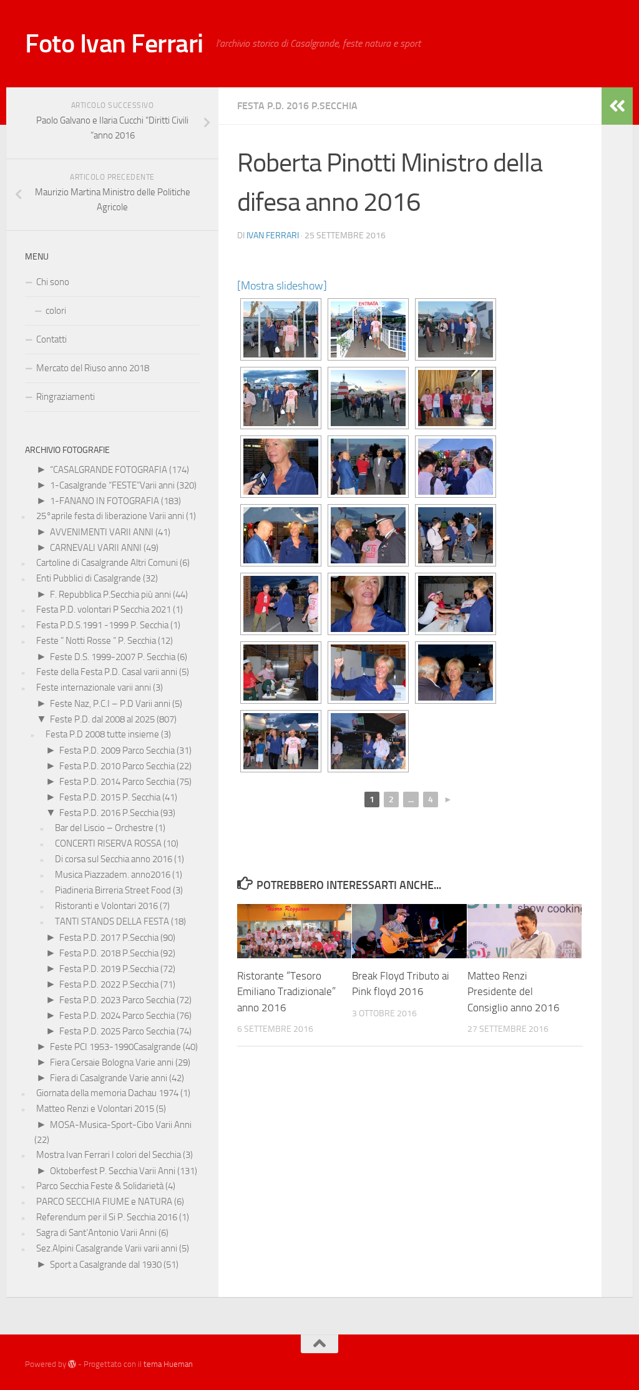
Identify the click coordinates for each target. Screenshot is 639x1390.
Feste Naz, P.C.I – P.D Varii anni (110, 703)
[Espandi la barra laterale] (617, 106)
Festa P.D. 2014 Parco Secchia (117, 781)
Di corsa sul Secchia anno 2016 (113, 859)
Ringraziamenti (65, 396)
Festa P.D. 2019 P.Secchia (109, 968)
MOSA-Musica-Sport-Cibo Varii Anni (121, 1124)
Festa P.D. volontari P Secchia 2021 (103, 609)
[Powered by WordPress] (72, 1364)
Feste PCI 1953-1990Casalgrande (115, 1046)
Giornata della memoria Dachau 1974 (107, 1093)
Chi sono (52, 282)
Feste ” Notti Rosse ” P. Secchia (96, 640)
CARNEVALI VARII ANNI (96, 547)
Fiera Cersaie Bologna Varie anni (111, 1062)
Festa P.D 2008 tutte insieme (102, 734)
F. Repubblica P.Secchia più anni (110, 594)
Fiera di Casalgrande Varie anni (108, 1078)
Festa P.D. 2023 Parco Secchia (117, 1000)
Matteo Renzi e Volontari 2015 (95, 1108)
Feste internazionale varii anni (93, 687)
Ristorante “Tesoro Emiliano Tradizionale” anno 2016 (286, 992)
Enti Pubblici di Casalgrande (88, 578)
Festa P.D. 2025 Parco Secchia (117, 1031)
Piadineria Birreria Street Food (113, 890)
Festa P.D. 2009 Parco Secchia (117, 750)
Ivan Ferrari (272, 235)
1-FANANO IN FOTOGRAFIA (104, 501)
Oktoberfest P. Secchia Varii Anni (112, 1171)
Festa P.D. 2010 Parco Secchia (117, 766)
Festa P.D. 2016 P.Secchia (297, 106)
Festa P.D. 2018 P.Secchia (109, 953)
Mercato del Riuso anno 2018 (92, 368)
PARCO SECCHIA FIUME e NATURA (104, 1201)
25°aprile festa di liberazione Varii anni (110, 516)
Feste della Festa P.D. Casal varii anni (106, 672)
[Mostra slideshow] (282, 286)
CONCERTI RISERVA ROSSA (108, 843)
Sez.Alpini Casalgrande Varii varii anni (106, 1248)
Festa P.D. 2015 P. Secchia (109, 797)
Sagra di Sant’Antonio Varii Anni (96, 1232)
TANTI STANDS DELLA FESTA (112, 921)
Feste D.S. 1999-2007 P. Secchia (112, 657)
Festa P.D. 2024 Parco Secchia (117, 1015)
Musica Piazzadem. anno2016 (112, 874)
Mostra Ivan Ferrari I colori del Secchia (108, 1154)
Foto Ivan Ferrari (114, 43)
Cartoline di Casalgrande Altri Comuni (107, 562)
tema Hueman (168, 1364)
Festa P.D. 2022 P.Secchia (109, 984)
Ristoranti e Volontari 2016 (106, 905)
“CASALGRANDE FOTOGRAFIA (108, 469)
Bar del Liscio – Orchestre (104, 828)
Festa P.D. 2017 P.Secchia (109, 937)
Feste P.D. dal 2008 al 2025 (102, 719)
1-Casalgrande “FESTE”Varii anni (112, 485)
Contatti (51, 339)
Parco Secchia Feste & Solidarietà (99, 1186)
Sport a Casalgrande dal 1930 (106, 1264)
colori (56, 310)
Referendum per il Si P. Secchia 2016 (106, 1217)
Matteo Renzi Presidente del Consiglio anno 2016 (513, 992)
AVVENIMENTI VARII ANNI (102, 532)
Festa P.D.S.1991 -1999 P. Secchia (102, 625)
